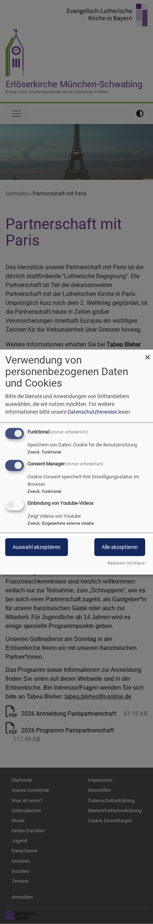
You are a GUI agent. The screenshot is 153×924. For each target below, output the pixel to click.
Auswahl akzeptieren (37, 547)
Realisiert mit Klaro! (126, 563)
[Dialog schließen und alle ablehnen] (147, 354)
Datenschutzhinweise (92, 412)
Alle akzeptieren (120, 547)
